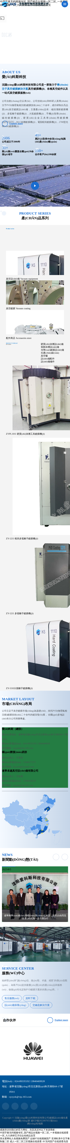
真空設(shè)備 (22, 279)
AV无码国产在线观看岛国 (55, 1141)
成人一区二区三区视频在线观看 (26, 1141)
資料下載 (30, 998)
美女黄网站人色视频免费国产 (15, 1138)
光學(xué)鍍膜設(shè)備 (52, 350)
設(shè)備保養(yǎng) (15, 1005)
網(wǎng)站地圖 (35, 1123)
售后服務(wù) (12, 998)
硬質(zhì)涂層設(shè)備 (52, 344)
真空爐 (44, 356)
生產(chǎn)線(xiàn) (50, 353)
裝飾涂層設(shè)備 (50, 347)
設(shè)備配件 (48, 359)
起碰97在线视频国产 (40, 1138)
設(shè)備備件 (48, 361)
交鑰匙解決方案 (41, 1005)
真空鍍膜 (18, 308)
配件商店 (18, 338)
